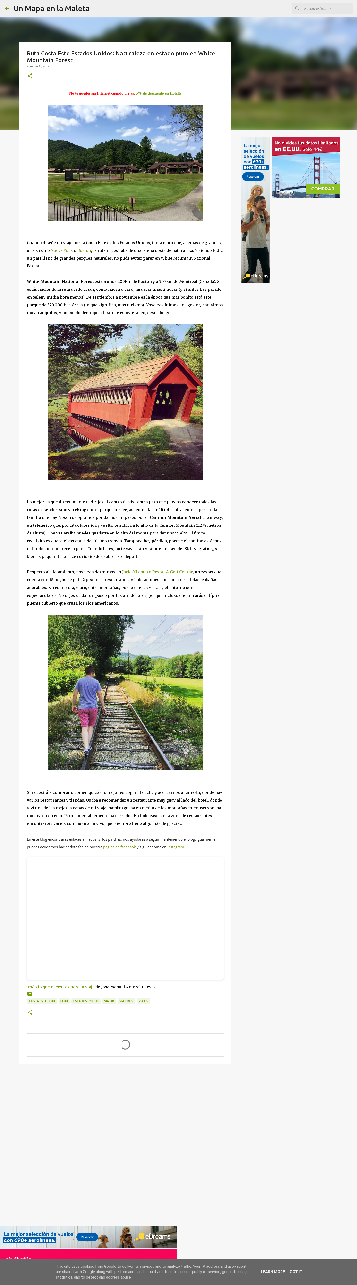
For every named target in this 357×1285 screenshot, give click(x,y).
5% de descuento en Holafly (159, 93)
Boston (84, 250)
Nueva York (62, 250)
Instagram (175, 846)
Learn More (273, 1271)
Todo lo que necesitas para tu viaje (60, 987)
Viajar (109, 1001)
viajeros (126, 1001)
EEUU (64, 1001)
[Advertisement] (36, 1145)
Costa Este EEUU (42, 1001)
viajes (143, 1001)
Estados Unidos (86, 1001)
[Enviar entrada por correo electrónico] (30, 995)
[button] (30, 76)
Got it (296, 1271)
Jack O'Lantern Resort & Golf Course (157, 572)
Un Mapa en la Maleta (52, 8)
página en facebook (119, 846)
